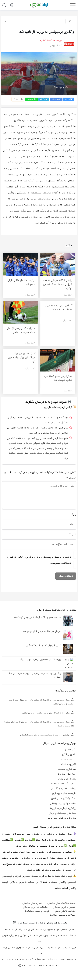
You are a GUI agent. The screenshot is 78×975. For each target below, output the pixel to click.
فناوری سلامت (68, 764)
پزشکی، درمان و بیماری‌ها (62, 808)
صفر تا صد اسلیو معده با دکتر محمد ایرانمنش (39, 735)
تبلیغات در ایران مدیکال (35, 907)
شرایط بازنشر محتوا (65, 911)
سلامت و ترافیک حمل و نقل (61, 818)
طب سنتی (70, 749)
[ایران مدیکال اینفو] (39, 5)
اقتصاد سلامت (68, 759)
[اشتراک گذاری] (11, 5)
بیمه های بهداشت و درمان (62, 813)
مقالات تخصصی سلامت (62, 915)
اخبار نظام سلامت (67, 774)
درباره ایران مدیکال (32, 903)
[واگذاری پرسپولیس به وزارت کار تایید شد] (39, 73)
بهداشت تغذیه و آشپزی (63, 788)
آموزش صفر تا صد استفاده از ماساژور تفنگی (41, 713)
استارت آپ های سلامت (63, 784)
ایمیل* (72, 534)
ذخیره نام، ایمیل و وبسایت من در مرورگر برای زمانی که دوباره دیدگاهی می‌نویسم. (39, 560)
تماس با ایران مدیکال (64, 907)
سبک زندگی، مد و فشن (63, 798)
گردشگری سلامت (67, 769)
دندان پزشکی (69, 754)
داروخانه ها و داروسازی (64, 793)
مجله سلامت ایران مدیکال (61, 903)
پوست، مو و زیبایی (66, 779)
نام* (74, 515)
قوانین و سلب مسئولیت (36, 911)
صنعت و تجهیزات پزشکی (63, 803)
